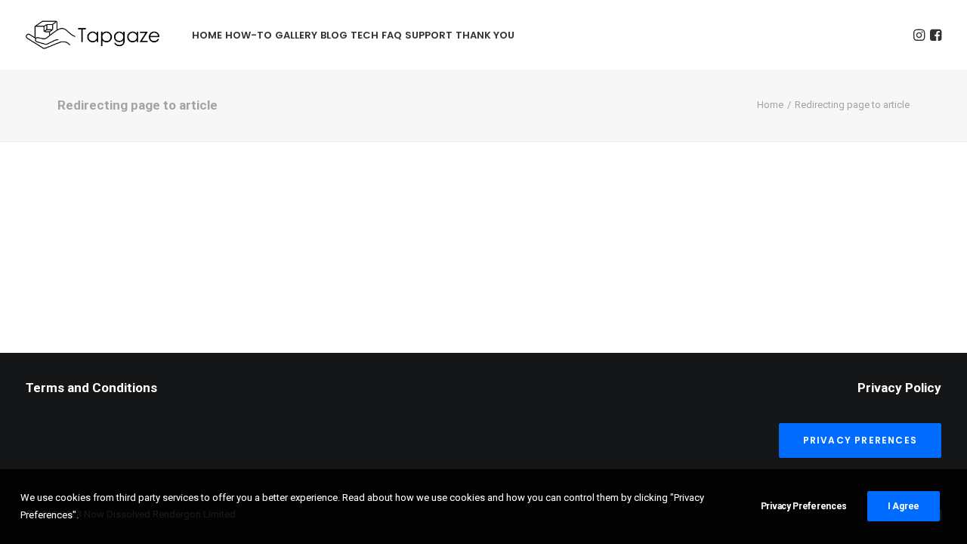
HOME (207, 35)
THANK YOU (485, 35)
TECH (364, 35)
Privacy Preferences (804, 506)
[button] (918, 35)
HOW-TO (248, 35)
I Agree (903, 506)
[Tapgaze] (94, 34)
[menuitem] (207, 35)
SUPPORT (429, 35)
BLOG (334, 35)
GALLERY (296, 35)
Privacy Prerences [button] (860, 440)
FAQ (392, 35)
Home (770, 104)
